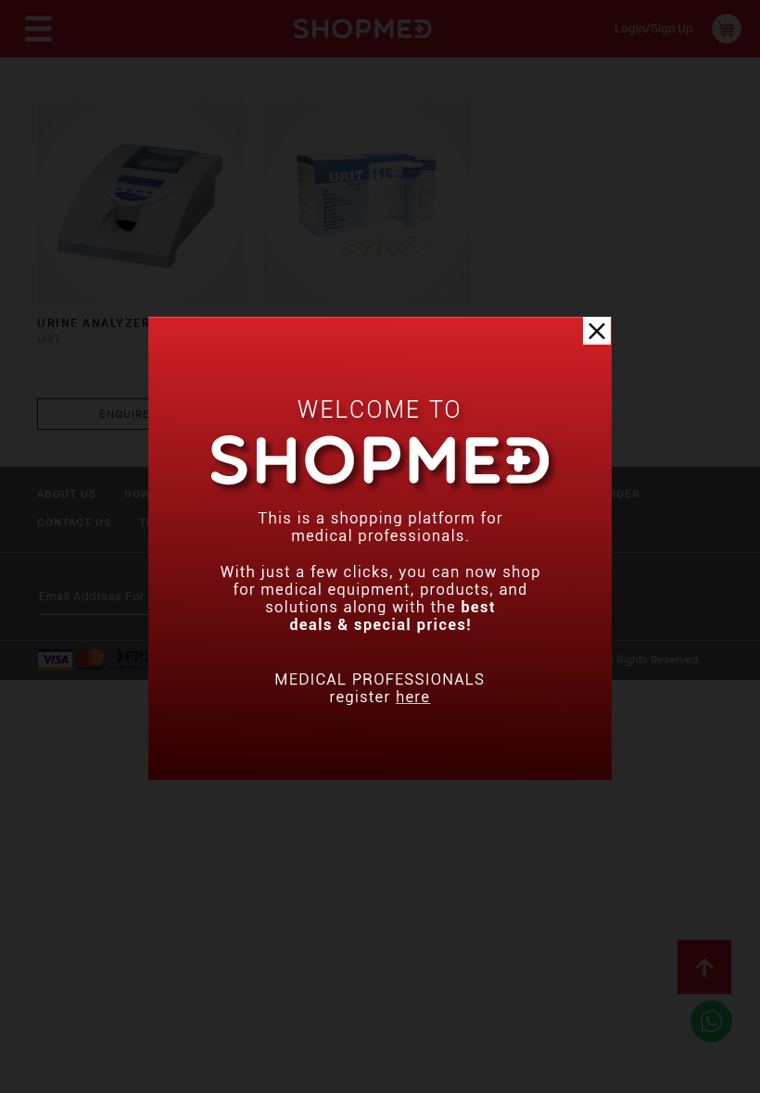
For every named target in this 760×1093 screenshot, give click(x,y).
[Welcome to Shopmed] (380, 776)
